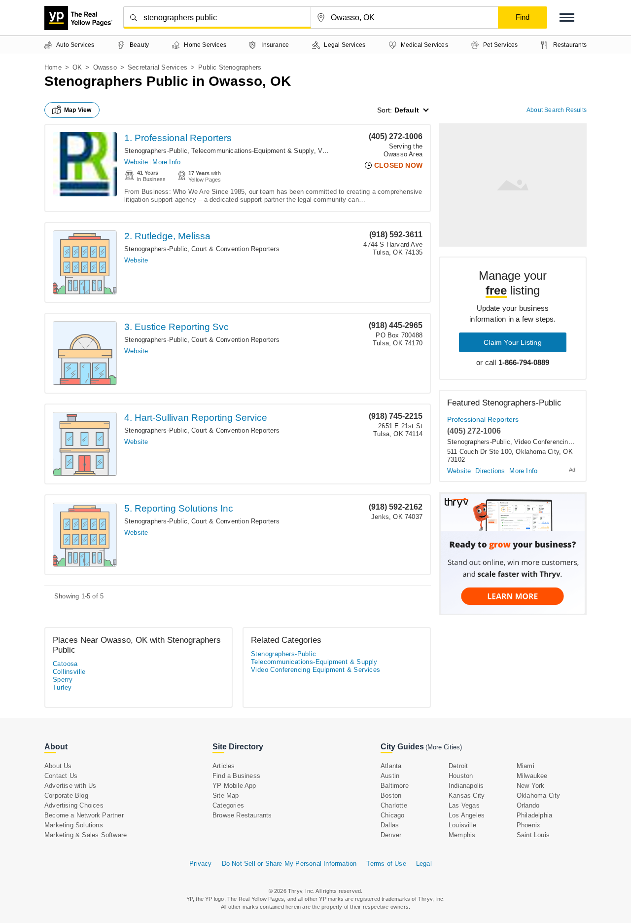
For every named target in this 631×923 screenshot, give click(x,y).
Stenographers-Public (155, 150)
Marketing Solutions (73, 825)
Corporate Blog (66, 795)
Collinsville (69, 671)
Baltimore (395, 785)
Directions (490, 471)
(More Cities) (443, 747)
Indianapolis (466, 785)
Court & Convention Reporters (235, 249)
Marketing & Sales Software (85, 835)
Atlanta (391, 766)
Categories (228, 805)
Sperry (62, 679)
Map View (78, 110)
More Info (166, 162)
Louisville (462, 825)
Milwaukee (532, 775)
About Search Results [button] (556, 110)
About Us (58, 766)
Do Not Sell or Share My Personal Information (289, 863)
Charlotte (394, 805)
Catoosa (65, 663)
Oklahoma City (539, 795)
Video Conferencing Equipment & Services (316, 669)
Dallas (390, 825)
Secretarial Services (157, 67)
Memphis (462, 835)
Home (53, 67)
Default (406, 110)
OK (77, 67)
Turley (62, 687)
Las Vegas (464, 805)
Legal (424, 863)
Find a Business (236, 775)
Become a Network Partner (84, 815)
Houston (461, 775)
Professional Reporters (483, 419)
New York (531, 785)
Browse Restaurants (242, 815)
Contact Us (60, 775)
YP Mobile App (234, 785)
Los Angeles (467, 815)
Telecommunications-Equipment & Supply (252, 150)
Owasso (105, 67)
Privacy (200, 863)
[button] (567, 17)
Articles (223, 766)
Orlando (528, 805)
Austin (390, 775)
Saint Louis (533, 835)
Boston (391, 795)
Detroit (458, 766)
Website (136, 162)
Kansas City (467, 795)
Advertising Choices (74, 805)
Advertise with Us (70, 785)
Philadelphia (534, 815)
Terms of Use (386, 863)
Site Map (225, 795)
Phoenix (528, 825)
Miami (525, 766)
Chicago (392, 815)
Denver (391, 835)
